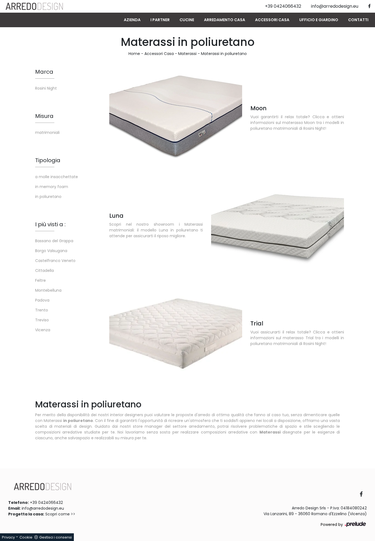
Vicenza (42, 330)
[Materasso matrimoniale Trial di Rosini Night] (175, 333)
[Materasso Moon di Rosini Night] (175, 117)
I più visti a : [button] (50, 224)
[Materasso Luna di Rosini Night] (277, 225)
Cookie (25, 537)
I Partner (160, 20)
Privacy (8, 537)
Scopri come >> (60, 514)
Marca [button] (44, 72)
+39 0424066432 (46, 502)
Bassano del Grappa (54, 241)
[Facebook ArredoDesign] (363, 495)
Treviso (42, 320)
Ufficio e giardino (318, 20)
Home (134, 53)
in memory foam (51, 186)
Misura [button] (44, 116)
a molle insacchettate (56, 177)
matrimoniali (47, 132)
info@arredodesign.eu (43, 508)
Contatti (358, 20)
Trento (41, 310)
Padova (42, 300)
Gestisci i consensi (55, 537)
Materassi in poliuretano (224, 53)
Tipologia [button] (47, 160)
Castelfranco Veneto (55, 260)
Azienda (132, 20)
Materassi (187, 53)
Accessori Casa (272, 20)
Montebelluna (48, 290)
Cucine (187, 20)
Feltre (40, 280)
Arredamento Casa (224, 20)
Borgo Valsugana (51, 250)
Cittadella (44, 270)
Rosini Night (46, 88)
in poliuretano (48, 196)
